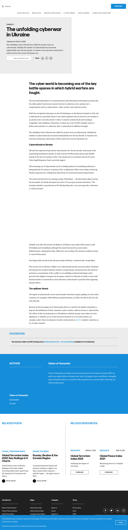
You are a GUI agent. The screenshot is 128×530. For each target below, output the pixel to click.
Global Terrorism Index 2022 (80, 457)
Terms (74, 511)
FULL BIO (13, 404)
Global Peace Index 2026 (101, 13)
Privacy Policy (77, 508)
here (44, 526)
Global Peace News (8, 514)
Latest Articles (23, 13)
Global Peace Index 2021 (111, 457)
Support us (54, 514)
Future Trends (69, 13)
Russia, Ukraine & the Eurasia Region (45, 457)
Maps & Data (36, 13)
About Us (54, 508)
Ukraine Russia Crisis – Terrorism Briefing (59, 342)
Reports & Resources (52, 13)
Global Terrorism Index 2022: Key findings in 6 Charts (15, 458)
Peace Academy (83, 13)
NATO (79, 320)
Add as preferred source (21, 58)
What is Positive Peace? (9, 508)
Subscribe (118, 6)
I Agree (120, 522)
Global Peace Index (36, 508)
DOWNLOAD (80, 472)
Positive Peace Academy (9, 511)
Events (53, 511)
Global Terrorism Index (37, 511)
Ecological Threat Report (37, 514)
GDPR (74, 514)
